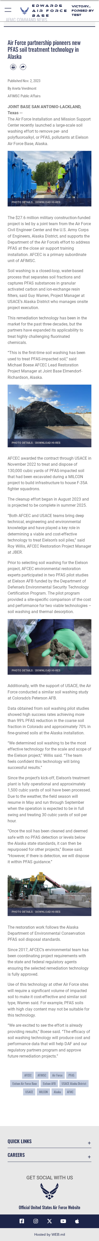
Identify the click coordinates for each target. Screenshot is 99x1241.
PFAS (71, 1075)
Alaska (57, 1092)
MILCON (43, 1092)
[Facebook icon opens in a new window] (22, 1221)
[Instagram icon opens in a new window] (36, 1221)
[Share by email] (23, 67)
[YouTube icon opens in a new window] (63, 1221)
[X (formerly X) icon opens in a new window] (49, 1221)
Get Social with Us (49, 1178)
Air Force (57, 1075)
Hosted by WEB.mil (49, 1234)
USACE (29, 1092)
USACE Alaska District (74, 1083)
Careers (16, 1154)
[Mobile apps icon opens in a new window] (77, 1221)
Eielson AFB (49, 1083)
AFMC (70, 1092)
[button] (8, 10)
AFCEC (27, 1075)
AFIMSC (42, 1075)
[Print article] (13, 67)
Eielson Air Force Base (24, 1083)
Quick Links (19, 1141)
